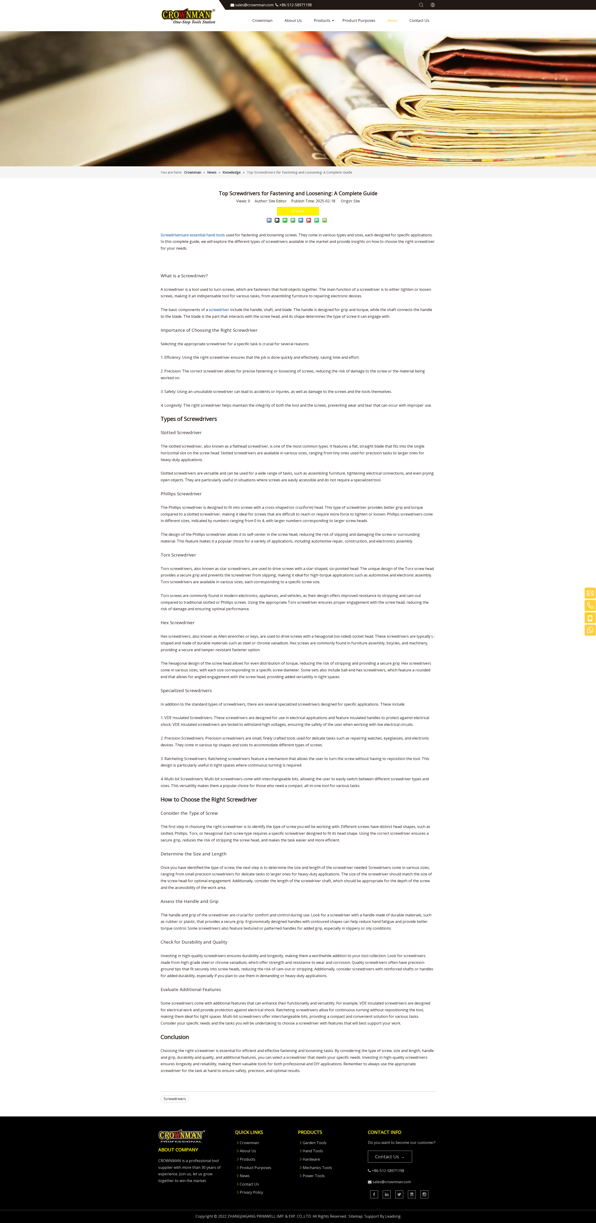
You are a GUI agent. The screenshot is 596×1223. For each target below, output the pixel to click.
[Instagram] (424, 1194)
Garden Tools (314, 1142)
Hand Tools (313, 1150)
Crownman (262, 20)
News (392, 20)
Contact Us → (390, 1156)
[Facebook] (374, 1194)
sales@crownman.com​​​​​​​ (254, 4)
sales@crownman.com (391, 1181)
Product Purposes (358, 20)
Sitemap (356, 1216)
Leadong (393, 1216)
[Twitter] (399, 1194)
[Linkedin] (387, 1194)
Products (322, 20)
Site (356, 201)
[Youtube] (412, 1194)
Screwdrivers (175, 1098)
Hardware (311, 1159)
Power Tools (314, 1175)
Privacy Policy (251, 1192)
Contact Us (419, 20)
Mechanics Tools (317, 1167)
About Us (293, 20)
